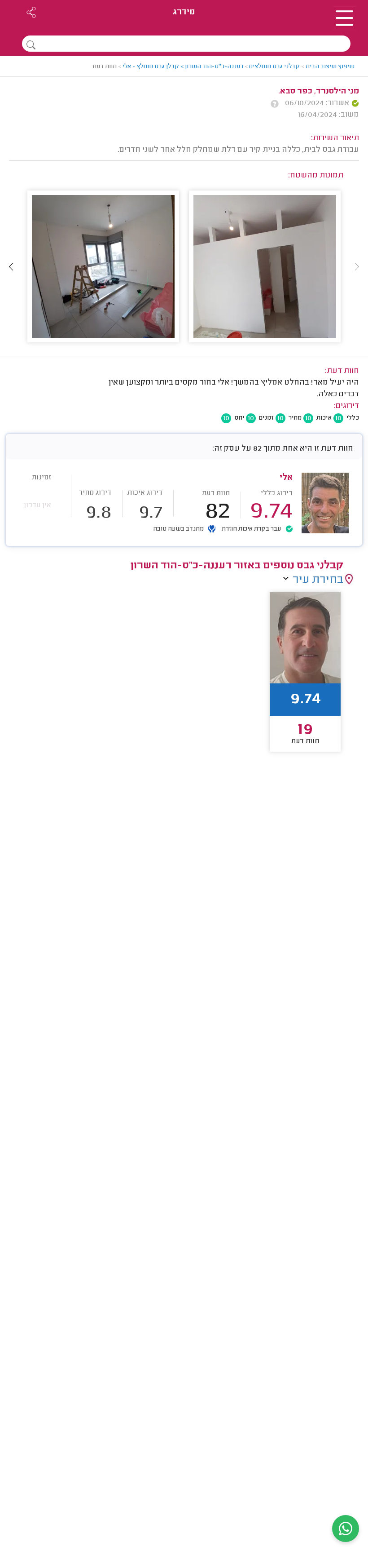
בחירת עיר (318, 580)
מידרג (184, 12)
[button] (11, 266)
